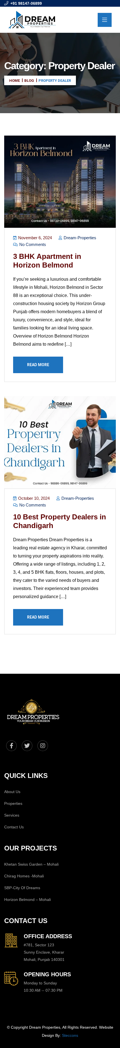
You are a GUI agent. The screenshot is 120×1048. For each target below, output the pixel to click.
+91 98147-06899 (26, 3)
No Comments (32, 244)
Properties (13, 803)
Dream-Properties (79, 237)
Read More (38, 364)
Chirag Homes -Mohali (24, 876)
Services (11, 815)
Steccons (70, 1035)
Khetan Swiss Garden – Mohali (31, 864)
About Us (12, 791)
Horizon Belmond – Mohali (27, 899)
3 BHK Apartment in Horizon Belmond (47, 260)
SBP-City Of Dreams (22, 888)
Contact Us (14, 827)
